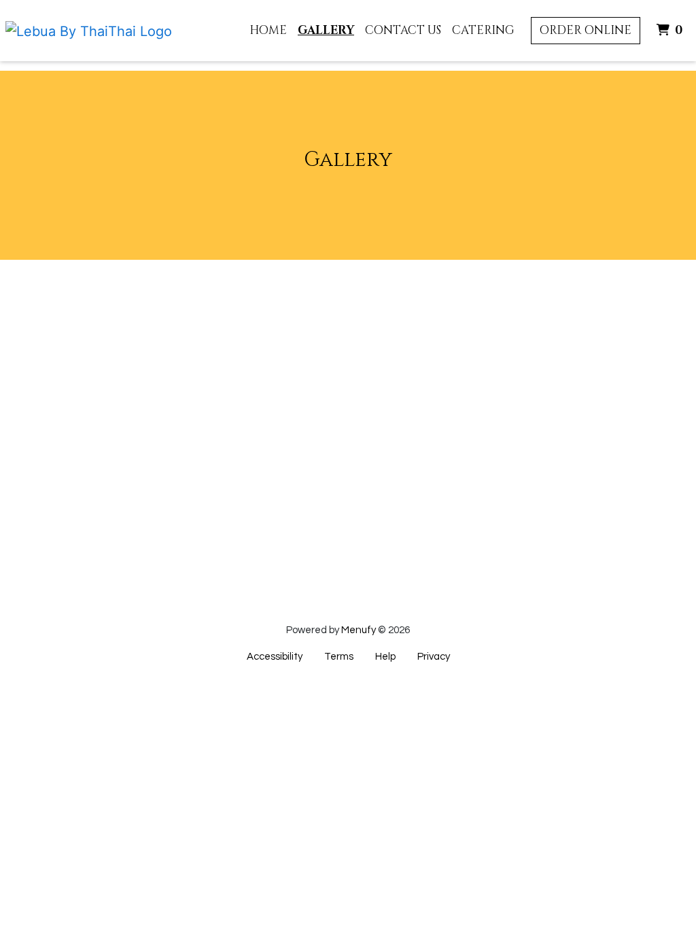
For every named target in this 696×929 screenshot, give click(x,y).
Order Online (585, 30)
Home (268, 30)
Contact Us (403, 30)
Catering (483, 30)
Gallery (326, 30)
